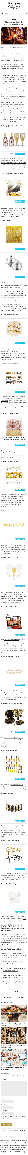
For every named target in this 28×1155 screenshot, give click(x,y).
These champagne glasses (9, 592)
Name (3, 1098)
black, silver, (9, 826)
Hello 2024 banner (17, 691)
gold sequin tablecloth (16, 451)
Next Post (20, 997)
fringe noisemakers (17, 784)
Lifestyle (14, 19)
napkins (16, 921)
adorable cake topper (8, 875)
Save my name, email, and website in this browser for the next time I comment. (13, 1119)
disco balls (19, 293)
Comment (5, 1079)
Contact (22, 1131)
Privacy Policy (13, 1131)
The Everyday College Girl (14, 1137)
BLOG (5, 1131)
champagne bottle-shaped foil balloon (13, 162)
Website (4, 1110)
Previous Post (7, 997)
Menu (5, 13)
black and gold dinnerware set (13, 738)
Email (3, 1104)
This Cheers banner (7, 545)
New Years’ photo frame (11, 639)
